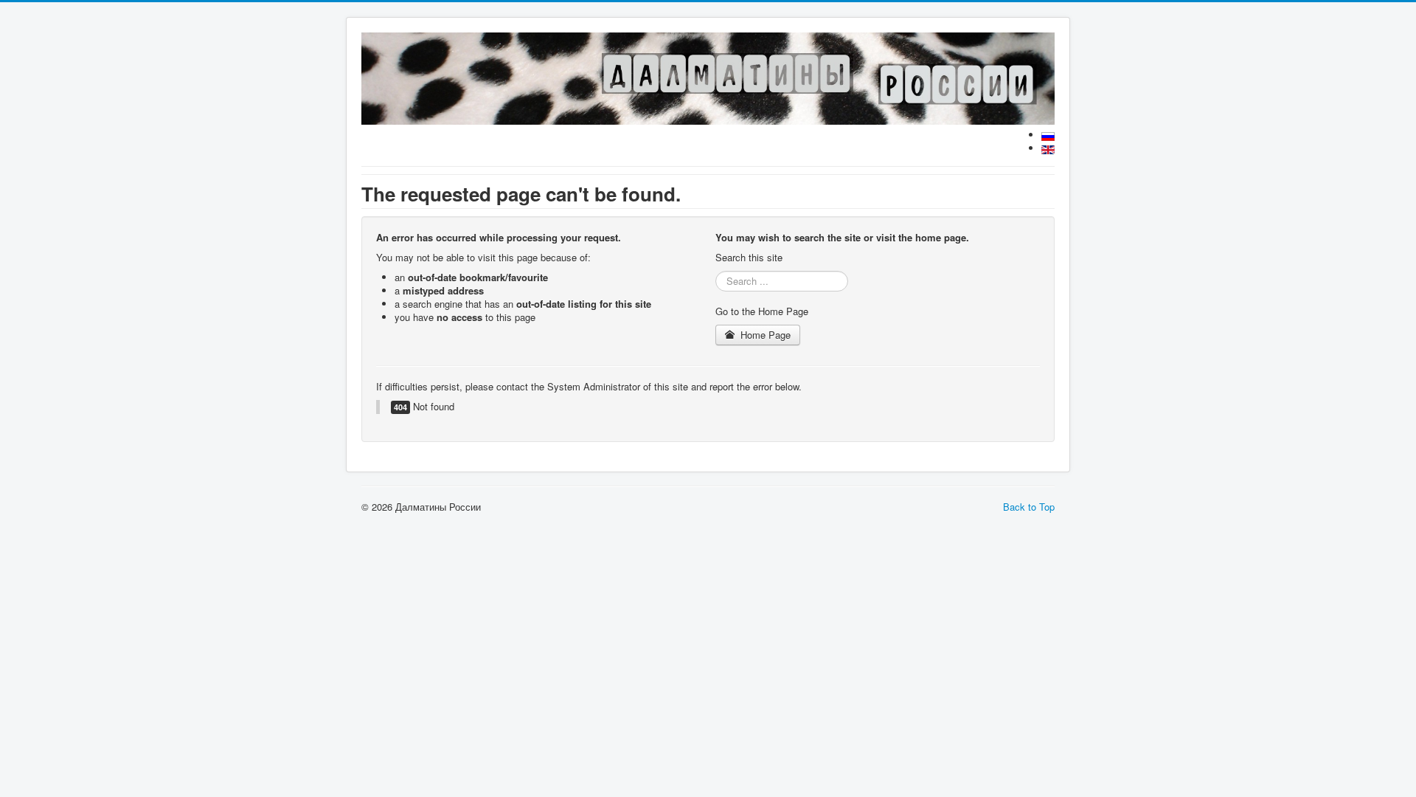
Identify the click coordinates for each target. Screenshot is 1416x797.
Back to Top (1029, 507)
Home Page (764, 335)
